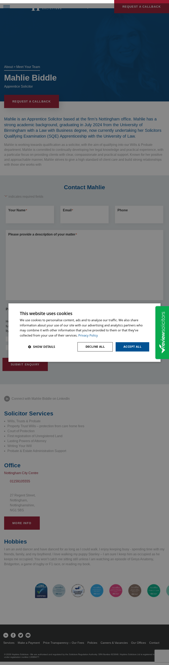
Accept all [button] (132, 347)
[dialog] (84, 332)
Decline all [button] (95, 347)
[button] (41, 347)
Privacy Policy (88, 335)
